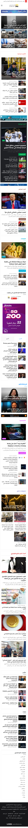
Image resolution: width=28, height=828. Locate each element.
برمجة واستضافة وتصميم (17, 824)
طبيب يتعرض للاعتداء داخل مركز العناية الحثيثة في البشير (13, 1)
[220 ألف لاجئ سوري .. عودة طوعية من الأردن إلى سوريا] (7, 33)
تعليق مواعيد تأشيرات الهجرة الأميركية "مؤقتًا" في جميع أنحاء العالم (10, 84)
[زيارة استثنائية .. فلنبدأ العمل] (22, 704)
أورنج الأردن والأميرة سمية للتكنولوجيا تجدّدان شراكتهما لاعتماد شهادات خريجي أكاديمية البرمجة (10, 460)
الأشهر (7, 338)
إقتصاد (24, 758)
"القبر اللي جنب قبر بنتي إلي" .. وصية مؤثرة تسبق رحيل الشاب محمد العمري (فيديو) (14, 27)
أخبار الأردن (23, 756)
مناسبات (23, 792)
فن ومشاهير (22, 784)
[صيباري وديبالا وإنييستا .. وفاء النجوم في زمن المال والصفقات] (22, 170)
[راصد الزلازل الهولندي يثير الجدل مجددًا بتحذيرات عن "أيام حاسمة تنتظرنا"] (22, 282)
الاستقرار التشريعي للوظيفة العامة (10, 692)
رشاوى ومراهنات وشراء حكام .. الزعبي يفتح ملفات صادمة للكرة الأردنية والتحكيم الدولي (10, 367)
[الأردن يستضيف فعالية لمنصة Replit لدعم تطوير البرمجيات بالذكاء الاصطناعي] (23, 466)
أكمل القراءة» (22, 219)
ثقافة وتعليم (22, 769)
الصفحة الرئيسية (22, 813)
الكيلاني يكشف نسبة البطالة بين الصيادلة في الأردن (14, 608)
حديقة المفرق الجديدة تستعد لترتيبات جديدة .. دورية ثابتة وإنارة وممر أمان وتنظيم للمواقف (20, 527)
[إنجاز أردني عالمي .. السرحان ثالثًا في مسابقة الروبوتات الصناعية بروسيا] (13, 68)
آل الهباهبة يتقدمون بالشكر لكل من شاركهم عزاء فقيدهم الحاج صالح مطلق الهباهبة (10, 718)
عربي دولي (23, 782)
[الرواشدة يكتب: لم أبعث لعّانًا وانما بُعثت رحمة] (22, 698)
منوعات (23, 794)
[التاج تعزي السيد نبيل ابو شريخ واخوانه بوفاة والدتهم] (22, 726)
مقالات (23, 790)
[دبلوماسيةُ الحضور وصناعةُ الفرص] (22, 344)
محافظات (23, 788)
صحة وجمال (22, 780)
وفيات (24, 797)
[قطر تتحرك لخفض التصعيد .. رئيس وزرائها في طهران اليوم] (22, 96)
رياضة (24, 775)
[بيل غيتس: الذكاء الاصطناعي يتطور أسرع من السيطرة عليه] (22, 350)
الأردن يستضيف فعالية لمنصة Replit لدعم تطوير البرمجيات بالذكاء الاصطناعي (10, 468)
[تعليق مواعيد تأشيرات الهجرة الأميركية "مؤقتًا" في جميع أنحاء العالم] (22, 83)
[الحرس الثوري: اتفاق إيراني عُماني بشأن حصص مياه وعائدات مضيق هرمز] (22, 229)
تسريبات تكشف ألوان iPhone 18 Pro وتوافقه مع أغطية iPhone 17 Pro (9, 476)
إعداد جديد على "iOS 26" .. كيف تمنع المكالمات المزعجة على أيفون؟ (9, 483)
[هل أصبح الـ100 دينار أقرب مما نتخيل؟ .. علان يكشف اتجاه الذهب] (13, 503)
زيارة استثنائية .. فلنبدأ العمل (9, 703)
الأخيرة (20, 338)
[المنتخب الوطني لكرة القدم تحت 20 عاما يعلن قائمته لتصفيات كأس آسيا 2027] (22, 176)
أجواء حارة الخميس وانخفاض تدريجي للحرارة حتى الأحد (10, 111)
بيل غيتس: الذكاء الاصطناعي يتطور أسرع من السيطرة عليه (10, 351)
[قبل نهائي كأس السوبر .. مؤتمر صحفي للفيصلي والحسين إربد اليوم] (22, 102)
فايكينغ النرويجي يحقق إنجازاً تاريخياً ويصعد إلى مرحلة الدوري (15, 146)
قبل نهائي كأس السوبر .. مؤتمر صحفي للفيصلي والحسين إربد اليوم (9, 104)
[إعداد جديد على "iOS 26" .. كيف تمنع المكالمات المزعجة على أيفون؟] (22, 481)
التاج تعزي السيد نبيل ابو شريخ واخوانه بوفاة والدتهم (10, 725)
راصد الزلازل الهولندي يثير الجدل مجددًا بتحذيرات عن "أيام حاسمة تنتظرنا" (9, 284)
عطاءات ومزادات (21, 786)
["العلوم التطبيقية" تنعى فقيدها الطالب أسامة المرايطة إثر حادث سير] (22, 738)
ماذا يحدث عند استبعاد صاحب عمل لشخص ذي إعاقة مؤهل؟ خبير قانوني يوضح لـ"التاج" (7, 527)
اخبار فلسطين (22, 761)
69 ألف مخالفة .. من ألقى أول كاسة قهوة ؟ (20, 546)
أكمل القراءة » (22, 154)
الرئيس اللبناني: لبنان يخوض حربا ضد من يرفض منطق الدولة (9, 224)
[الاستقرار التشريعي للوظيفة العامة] (22, 692)
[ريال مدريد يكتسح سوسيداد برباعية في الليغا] (22, 159)
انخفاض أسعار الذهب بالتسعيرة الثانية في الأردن (15, 634)
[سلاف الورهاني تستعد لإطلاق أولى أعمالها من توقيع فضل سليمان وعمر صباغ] (14, 394)
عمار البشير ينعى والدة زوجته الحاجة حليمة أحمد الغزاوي (9, 745)
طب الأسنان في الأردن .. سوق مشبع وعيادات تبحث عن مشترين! (20, 47)
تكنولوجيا (23, 771)
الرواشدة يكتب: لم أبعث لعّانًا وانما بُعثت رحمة (11, 698)
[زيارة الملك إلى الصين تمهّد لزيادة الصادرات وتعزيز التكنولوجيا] (22, 678)
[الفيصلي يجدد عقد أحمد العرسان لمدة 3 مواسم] (22, 165)
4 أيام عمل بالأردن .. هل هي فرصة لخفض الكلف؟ (8, 46)
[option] (14, 32)
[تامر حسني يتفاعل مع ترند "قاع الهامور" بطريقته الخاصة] (14, 406)
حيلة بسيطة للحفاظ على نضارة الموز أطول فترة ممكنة (15, 262)
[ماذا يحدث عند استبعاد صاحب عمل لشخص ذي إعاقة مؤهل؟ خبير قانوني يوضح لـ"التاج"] (7, 517)
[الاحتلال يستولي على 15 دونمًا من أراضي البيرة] (22, 90)
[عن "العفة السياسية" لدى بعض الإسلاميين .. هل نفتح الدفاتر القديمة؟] (22, 685)
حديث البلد (23, 773)
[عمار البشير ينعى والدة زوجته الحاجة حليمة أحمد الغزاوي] (22, 745)
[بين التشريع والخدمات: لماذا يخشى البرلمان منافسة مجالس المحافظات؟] (22, 375)
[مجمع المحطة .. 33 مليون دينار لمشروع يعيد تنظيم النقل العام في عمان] (20, 33)
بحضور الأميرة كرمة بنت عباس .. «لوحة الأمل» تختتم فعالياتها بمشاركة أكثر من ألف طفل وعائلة (10, 358)
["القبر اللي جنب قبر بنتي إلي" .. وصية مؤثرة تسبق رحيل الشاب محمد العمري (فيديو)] (14, 22)
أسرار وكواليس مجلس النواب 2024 (15, 817)
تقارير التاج (10, 815)
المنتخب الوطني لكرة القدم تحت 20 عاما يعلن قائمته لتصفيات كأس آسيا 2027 (10, 178)
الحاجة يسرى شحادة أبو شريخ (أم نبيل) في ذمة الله (10, 731)
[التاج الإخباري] (14, 5)
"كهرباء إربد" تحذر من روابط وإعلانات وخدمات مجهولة (16, 444)
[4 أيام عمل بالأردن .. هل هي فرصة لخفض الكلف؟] (7, 43)
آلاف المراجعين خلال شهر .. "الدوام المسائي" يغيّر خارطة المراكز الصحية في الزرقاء (14, 661)
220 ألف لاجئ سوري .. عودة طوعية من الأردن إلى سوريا (8, 38)
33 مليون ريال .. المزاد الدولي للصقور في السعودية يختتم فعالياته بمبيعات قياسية (10, 277)
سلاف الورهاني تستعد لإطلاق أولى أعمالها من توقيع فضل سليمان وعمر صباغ (15, 398)
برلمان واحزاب (22, 763)
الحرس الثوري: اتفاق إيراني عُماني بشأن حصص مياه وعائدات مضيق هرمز (10, 231)
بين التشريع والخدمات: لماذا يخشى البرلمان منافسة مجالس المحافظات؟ (10, 375)
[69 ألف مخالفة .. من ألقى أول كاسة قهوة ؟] (20, 536)
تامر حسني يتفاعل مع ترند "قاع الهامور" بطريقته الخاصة (16, 410)
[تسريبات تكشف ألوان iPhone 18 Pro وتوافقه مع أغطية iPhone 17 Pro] (22, 474)
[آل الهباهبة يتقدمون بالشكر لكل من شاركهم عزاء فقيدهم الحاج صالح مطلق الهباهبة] (22, 717)
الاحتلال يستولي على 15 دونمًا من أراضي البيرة (10, 91)
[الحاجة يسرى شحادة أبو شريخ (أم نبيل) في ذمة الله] (22, 732)
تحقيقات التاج (22, 767)
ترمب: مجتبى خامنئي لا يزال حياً (15, 212)
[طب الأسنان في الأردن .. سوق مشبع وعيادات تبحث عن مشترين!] (20, 43)
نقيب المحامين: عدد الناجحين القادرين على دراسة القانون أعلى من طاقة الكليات (14, 578)
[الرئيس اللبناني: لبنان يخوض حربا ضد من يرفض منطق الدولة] (22, 223)
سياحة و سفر (22, 778)
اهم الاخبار (23, 765)
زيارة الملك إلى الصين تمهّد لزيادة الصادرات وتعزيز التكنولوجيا (10, 678)
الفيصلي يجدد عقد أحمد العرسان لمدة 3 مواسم (11, 166)
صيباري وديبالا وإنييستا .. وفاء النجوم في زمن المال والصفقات (9, 172)
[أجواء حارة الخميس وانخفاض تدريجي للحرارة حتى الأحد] (22, 110)
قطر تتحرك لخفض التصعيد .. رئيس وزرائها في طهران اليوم (10, 97)
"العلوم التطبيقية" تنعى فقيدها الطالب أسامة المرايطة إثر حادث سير (10, 738)
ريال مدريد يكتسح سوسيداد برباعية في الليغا (10, 160)
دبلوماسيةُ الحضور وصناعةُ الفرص (10, 344)
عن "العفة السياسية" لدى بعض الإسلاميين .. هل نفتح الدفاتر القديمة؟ (10, 685)
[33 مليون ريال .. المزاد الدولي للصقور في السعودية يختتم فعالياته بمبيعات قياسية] (22, 275)
